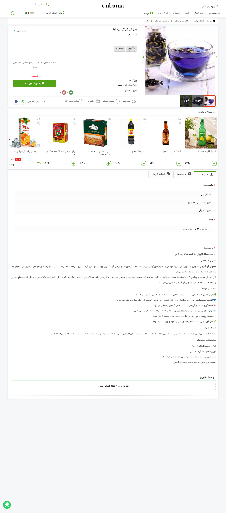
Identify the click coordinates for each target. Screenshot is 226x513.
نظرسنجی (146, 13)
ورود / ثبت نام (208, 6)
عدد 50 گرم (119, 48)
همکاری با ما (163, 13)
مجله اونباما (199, 13)
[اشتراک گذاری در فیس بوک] (16, 101)
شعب (186, 13)
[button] (214, 163)
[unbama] (113, 5)
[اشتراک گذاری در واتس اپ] (22, 101)
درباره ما (176, 13)
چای (14, 31)
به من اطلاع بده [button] (33, 83)
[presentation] (216, 57)
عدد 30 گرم (131, 48)
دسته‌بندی (213, 13)
